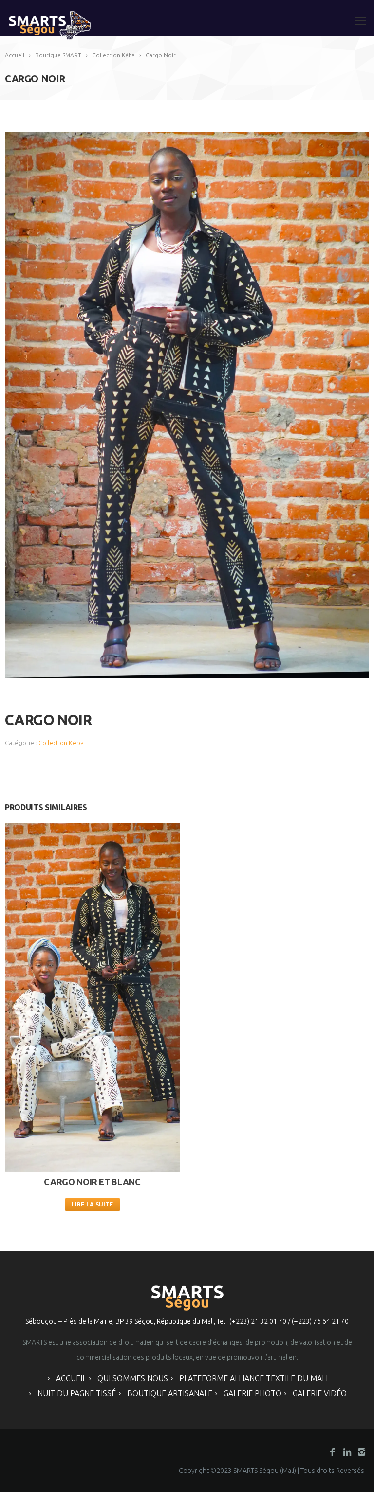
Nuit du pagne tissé (76, 1393)
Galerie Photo (252, 1393)
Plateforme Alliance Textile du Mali (253, 1378)
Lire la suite (92, 1204)
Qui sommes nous (132, 1378)
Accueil (71, 1378)
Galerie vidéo (320, 1393)
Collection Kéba (61, 742)
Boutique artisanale (169, 1393)
